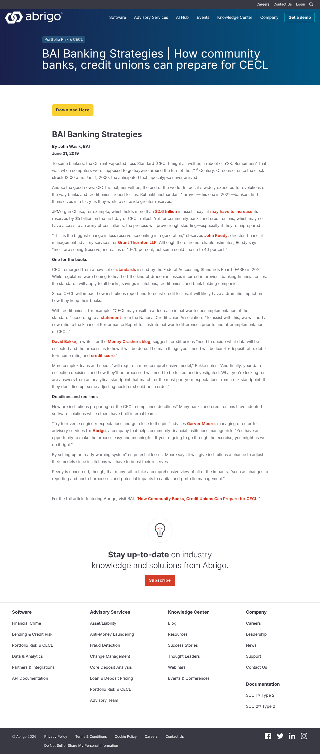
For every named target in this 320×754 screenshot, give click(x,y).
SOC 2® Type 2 (260, 706)
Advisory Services (151, 17)
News (251, 645)
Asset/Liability (103, 623)
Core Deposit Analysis (111, 667)
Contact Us (283, 4)
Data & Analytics (27, 656)
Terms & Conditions (91, 736)
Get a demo (299, 17)
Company (269, 17)
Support (253, 656)
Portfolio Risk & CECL (63, 39)
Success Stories (183, 645)
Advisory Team (104, 700)
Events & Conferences (189, 678)
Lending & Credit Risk (32, 634)
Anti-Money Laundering (112, 634)
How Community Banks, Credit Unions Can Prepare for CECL (197, 498)
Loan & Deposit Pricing (111, 678)
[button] (81, 745)
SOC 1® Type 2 (260, 695)
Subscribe (160, 580)
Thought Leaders (184, 656)
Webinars (177, 667)
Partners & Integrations (33, 667)
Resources (178, 634)
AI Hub (182, 17)
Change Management (110, 656)
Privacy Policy (55, 736)
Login (300, 4)
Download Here (73, 109)
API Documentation (30, 678)
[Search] (311, 4)
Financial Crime (26, 623)
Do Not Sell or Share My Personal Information (81, 745)
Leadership (256, 634)
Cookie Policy (126, 736)
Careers (262, 4)
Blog (172, 623)
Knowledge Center (234, 17)
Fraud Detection (105, 645)
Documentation (263, 684)
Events (203, 17)
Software (117, 17)
